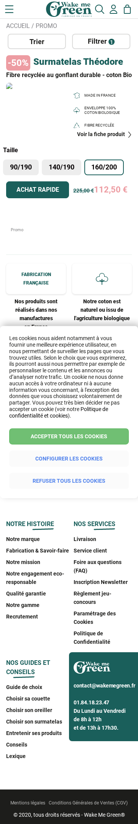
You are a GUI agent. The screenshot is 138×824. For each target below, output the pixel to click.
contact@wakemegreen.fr (104, 686)
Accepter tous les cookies (69, 436)
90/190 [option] (21, 167)
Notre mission (23, 562)
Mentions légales (27, 803)
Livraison (85, 539)
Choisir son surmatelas (34, 722)
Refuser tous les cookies (69, 481)
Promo (46, 26)
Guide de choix (24, 687)
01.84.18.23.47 (91, 702)
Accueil (18, 26)
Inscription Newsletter (101, 582)
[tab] (37, 41)
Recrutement (22, 616)
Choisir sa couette (28, 699)
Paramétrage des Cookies (95, 617)
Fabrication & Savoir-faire (37, 551)
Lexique (16, 756)
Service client (90, 551)
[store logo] (37, 11)
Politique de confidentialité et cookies (58, 412)
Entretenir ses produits (34, 733)
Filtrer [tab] (100, 41)
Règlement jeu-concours (92, 597)
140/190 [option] (61, 167)
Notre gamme (22, 605)
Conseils (16, 745)
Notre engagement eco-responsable (35, 578)
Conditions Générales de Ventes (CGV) (88, 803)
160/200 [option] (104, 167)
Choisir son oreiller (29, 710)
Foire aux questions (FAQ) (98, 566)
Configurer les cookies (69, 459)
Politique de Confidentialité (92, 637)
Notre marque (23, 539)
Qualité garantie (26, 593)
